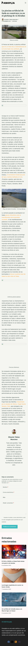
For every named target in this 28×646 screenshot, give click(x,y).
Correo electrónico (8, 492)
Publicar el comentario (9, 526)
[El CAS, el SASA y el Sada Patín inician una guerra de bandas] (14, 552)
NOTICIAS (14, 21)
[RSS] (16, 642)
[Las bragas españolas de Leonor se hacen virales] (14, 576)
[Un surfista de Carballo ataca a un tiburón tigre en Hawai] (14, 599)
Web (4, 497)
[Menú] (25, 2)
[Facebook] (9, 642)
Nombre (5, 487)
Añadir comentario (8, 503)
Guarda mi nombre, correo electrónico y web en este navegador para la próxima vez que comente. (13, 519)
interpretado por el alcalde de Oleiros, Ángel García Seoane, (14, 404)
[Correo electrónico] (19, 642)
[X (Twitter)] (12, 642)
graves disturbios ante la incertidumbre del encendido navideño (11, 217)
